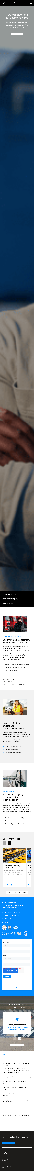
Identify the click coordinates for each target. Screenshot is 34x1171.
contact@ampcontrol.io (18, 987)
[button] (31, 3)
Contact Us (17, 1122)
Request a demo (8, 1143)
